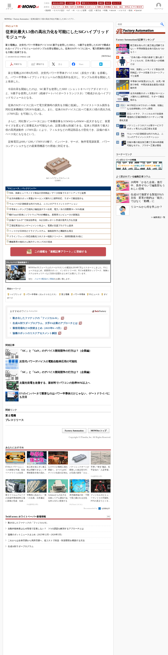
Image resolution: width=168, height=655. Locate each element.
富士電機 (65, 294)
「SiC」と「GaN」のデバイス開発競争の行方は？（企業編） (55, 350)
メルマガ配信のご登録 (44, 279)
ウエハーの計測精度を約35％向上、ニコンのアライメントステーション (43, 204)
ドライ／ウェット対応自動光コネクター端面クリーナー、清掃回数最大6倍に (46, 236)
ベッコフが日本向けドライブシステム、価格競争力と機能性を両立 (41, 231)
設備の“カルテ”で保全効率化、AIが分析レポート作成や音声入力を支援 (43, 220)
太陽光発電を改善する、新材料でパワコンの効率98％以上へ (54, 382)
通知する (40, 64)
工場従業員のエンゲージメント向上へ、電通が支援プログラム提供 (41, 225)
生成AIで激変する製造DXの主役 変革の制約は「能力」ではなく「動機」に (148, 197)
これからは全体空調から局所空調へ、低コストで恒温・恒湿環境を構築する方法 (46, 540)
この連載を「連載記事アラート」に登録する (60, 251)
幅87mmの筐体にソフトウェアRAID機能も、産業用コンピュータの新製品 (44, 214)
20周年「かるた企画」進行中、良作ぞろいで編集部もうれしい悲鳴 (148, 185)
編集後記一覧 (159, 217)
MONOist (8, 19)
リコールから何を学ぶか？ (146, 206)
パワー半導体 (79, 294)
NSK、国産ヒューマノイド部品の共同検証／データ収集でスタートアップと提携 (47, 193)
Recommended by (91, 508)
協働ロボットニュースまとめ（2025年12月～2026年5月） (35, 534)
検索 (162, 24)
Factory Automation (21, 19)
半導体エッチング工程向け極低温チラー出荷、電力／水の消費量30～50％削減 (46, 209)
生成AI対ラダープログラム (20, 546)
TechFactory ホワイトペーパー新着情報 (25, 516)
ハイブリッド (16, 294)
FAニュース (94, 294)
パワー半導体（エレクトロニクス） (41, 294)
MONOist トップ (98, 430)
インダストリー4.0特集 (126, 160)
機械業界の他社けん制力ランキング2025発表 (30, 242)
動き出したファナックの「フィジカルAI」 (28, 522)
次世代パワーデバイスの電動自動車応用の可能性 (48, 361)
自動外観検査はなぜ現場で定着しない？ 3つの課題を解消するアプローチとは (46, 528)
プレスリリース (14, 420)
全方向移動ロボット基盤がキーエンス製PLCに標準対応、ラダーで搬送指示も (46, 198)
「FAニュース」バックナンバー (21, 188)
